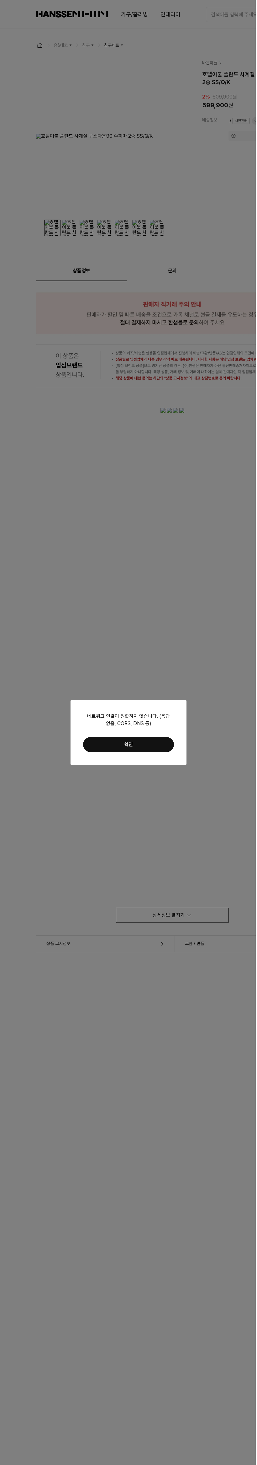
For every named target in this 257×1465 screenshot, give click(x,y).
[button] (128, 744)
